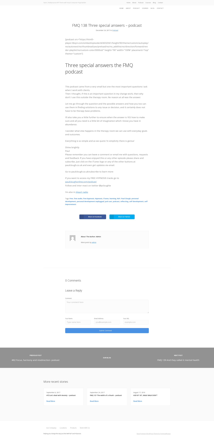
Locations (63, 428)
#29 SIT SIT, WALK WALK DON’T (145, 395)
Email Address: (99, 318)
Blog (154, 3)
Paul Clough (126, 198)
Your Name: (69, 318)
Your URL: (126, 318)
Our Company (51, 428)
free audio (78, 198)
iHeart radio (82, 192)
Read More (50, 401)
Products (73, 428)
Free (71, 198)
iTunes (106, 198)
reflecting (124, 201)
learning (113, 198)
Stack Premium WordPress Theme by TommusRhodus (154, 434)
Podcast (140, 3)
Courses (148, 3)
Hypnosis (98, 198)
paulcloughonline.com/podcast (81, 181)
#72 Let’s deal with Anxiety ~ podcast (61, 395)
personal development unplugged (90, 201)
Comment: (68, 298)
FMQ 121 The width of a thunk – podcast (106, 395)
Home (128, 3)
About (134, 3)
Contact (160, 3)
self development (136, 201)
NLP (118, 198)
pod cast (108, 201)
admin (94, 242)
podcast (116, 201)
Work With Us (85, 428)
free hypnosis (88, 198)
